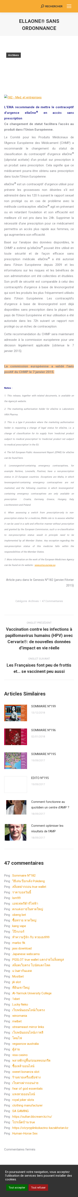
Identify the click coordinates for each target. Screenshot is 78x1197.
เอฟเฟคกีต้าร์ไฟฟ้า (25, 903)
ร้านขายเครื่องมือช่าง (26, 1077)
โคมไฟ (17, 1038)
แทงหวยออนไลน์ (23, 1094)
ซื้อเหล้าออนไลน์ (23, 1066)
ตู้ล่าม (16, 1049)
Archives (13, 55)
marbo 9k (18, 943)
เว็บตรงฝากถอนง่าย (25, 1083)
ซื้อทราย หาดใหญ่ (24, 920)
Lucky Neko (20, 1004)
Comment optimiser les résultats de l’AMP (47, 828)
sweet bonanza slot (25, 1072)
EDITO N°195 (40, 778)
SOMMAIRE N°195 (43, 754)
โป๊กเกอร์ (18, 931)
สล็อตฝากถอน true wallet (29, 887)
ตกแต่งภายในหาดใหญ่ (27, 909)
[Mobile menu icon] (69, 6)
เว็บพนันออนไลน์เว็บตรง (28, 1010)
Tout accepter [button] (17, 1187)
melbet (17, 1021)
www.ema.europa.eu (45, 565)
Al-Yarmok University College (32, 993)
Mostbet (18, 976)
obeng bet (19, 915)
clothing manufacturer (27, 1105)
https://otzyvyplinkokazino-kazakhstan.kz (40, 1128)
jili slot (16, 982)
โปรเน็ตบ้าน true (23, 1122)
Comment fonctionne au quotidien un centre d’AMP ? (50, 804)
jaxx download (22, 948)
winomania (19, 1016)
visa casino (20, 1055)
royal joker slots (23, 1100)
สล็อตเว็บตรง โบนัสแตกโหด (31, 965)
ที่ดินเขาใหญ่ (21, 988)
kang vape (19, 926)
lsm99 (16, 898)
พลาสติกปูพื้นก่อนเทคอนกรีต (31, 1060)
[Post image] (15, 713)
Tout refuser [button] (38, 1187)
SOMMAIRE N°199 (43, 706)
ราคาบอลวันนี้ (21, 892)
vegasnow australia (25, 1044)
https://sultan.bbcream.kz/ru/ (32, 1117)
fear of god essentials (27, 1088)
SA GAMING (20, 1111)
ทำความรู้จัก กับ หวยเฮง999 (31, 937)
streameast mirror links (28, 1027)
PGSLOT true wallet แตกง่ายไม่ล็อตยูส (38, 960)
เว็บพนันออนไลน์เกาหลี (27, 1032)
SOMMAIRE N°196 (43, 730)
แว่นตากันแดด (22, 971)
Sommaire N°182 (24, 875)
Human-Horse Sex (24, 1133)
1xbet (16, 999)
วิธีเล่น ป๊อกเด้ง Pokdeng (28, 881)
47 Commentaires (52, 601)
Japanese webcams (26, 954)
